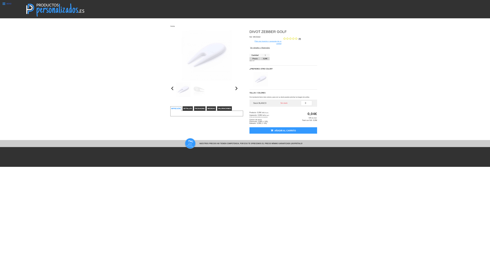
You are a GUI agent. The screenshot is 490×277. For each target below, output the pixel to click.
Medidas (211, 109)
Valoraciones (224, 109)
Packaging (200, 109)
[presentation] (172, 88)
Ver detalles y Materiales (260, 48)
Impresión (176, 109)
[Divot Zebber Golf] (183, 89)
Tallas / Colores (257, 93)
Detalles (187, 109)
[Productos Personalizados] (55, 9)
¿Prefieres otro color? (261, 69)
